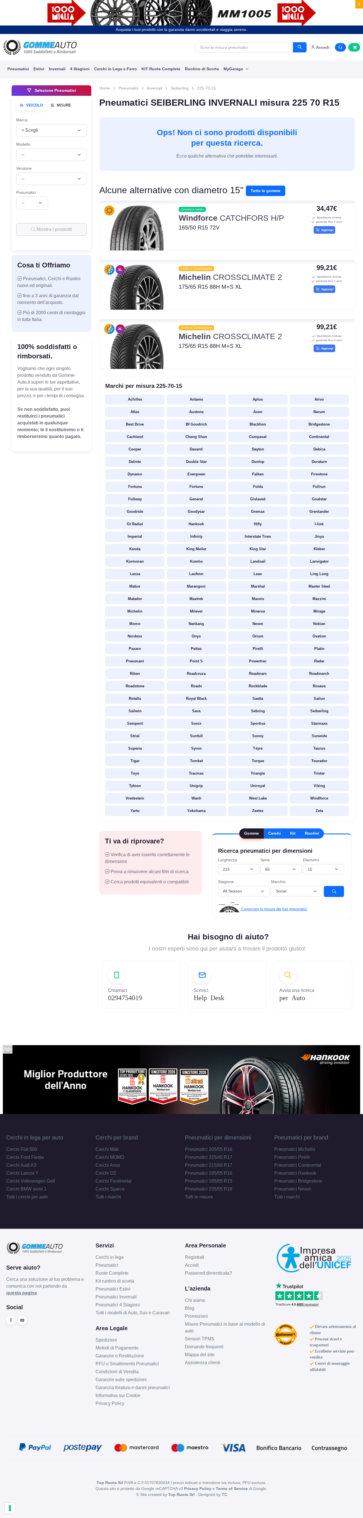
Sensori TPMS (199, 1338)
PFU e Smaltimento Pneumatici (127, 1363)
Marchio (278, 881)
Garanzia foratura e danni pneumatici (133, 1387)
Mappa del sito (199, 1354)
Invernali (57, 69)
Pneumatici (18, 69)
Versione (24, 168)
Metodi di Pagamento (117, 1347)
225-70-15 (206, 88)
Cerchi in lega (110, 1257)
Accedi (192, 1265)
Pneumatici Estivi (113, 1289)
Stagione (226, 881)
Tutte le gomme (265, 190)
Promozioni (196, 1316)
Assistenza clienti (202, 1362)
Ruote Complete (112, 1273)
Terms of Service (232, 1488)
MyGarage (233, 69)
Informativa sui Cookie (118, 1395)
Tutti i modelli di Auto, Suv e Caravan (133, 1312)
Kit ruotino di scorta (115, 1281)
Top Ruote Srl (181, 1494)
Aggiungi (326, 229)
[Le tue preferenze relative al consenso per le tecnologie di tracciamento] (10, 1508)
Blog (189, 1308)
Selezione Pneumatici (54, 90)
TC (224, 1494)
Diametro (311, 860)
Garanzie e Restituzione (120, 1355)
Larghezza (227, 860)
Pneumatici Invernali (116, 1296)
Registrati (194, 1257)
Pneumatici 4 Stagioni (118, 1304)
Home (104, 88)
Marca (22, 120)
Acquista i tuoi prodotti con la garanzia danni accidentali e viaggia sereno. (181, 29)
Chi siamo (195, 1300)
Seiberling (180, 88)
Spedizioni (106, 1340)
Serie (265, 860)
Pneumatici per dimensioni (218, 1137)
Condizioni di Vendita (117, 1371)
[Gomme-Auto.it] (40, 47)
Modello (23, 144)
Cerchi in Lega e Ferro (115, 69)
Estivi (38, 69)
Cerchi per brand (117, 1137)
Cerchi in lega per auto (34, 1137)
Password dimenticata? (208, 1273)
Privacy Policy (110, 1403)
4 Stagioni (80, 69)
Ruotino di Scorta (202, 69)
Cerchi (274, 833)
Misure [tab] (63, 105)
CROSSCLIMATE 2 (230, 277)
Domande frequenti (204, 1346)
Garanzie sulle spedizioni (121, 1379)
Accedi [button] (322, 47)
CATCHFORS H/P (231, 218)
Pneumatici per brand (301, 1137)
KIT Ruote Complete (161, 69)
